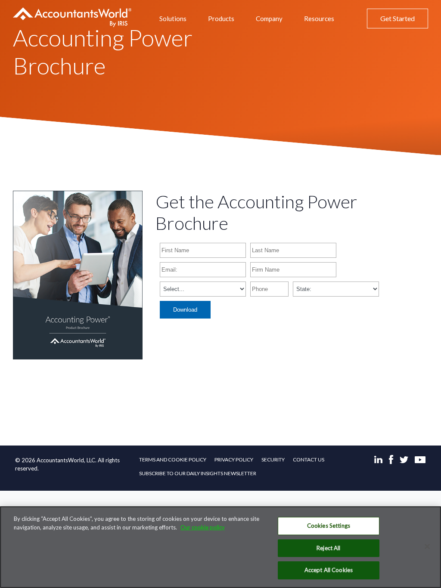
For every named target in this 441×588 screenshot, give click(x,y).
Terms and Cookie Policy (172, 459)
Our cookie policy (202, 527)
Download (185, 309)
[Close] (427, 546)
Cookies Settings (328, 525)
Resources (319, 18)
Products (221, 18)
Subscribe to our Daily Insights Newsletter (197, 473)
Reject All (328, 548)
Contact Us (308, 459)
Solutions (172, 18)
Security (273, 459)
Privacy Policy (233, 459)
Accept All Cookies (328, 569)
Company (269, 18)
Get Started (397, 18)
